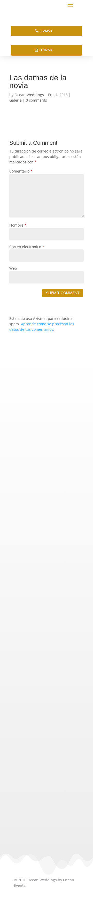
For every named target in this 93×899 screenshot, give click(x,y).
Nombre (18, 225)
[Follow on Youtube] (69, 762)
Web (13, 268)
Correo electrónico (26, 246)
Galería (15, 100)
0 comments (36, 100)
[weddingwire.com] (33, 820)
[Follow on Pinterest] (56, 762)
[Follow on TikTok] (19, 762)
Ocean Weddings (29, 94)
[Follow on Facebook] (44, 762)
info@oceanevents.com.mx (47, 687)
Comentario (21, 171)
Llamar (46, 31)
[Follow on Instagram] (31, 762)
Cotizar (45, 50)
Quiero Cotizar (46, 487)
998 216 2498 (63, 678)
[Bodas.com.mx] (27, 808)
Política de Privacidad (32, 720)
